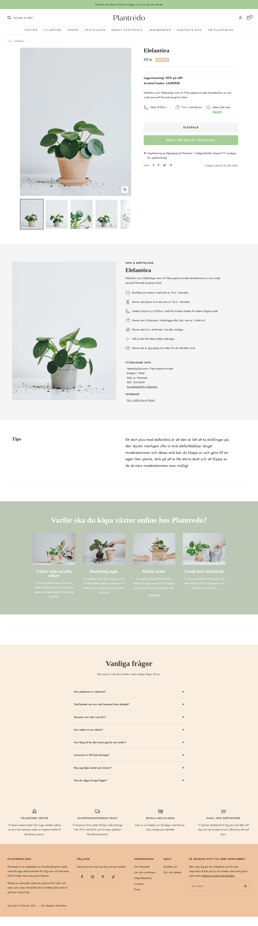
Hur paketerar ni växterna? (90, 692)
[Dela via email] (170, 165)
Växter (31, 30)
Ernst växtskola (127, 30)
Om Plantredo (220, 30)
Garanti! (217, 112)
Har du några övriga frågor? (90, 780)
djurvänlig (153, 348)
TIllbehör (52, 30)
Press (137, 889)
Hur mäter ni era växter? (88, 730)
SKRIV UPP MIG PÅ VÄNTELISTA (190, 140)
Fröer (73, 30)
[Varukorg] (248, 17)
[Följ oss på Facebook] (82, 877)
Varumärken (160, 30)
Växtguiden (95, 30)
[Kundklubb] (240, 17)
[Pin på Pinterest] (158, 165)
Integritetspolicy (143, 878)
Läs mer (154, 595)
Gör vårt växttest (172, 872)
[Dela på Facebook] (153, 165)
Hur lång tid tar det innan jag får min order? (100, 742)
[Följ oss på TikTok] (113, 877)
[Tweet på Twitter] (164, 165)
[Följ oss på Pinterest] (103, 877)
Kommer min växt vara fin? (90, 717)
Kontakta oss (189, 30)
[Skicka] (245, 886)
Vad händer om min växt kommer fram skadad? (101, 704)
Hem (10, 41)
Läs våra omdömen (144, 872)
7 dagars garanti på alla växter (221, 165)
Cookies (139, 884)
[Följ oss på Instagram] (92, 877)
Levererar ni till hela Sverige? (91, 755)
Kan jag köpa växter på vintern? (92, 768)
